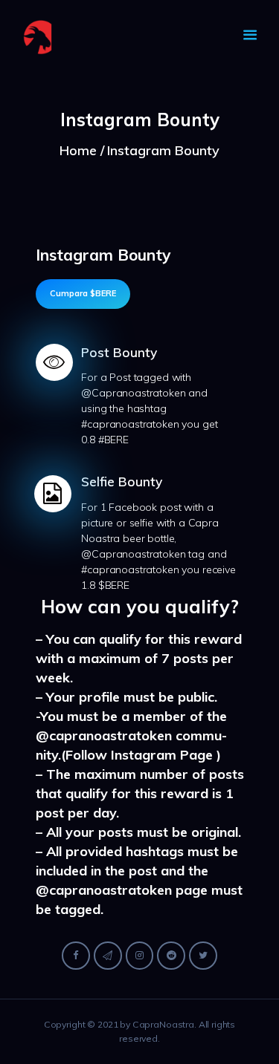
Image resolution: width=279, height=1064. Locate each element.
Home (78, 150)
